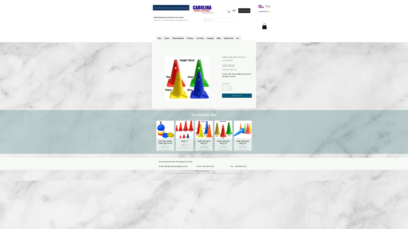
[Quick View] (165, 132)
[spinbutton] (227, 90)
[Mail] (234, 10)
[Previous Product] (153, 138)
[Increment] (230, 90)
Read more (226, 81)
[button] (229, 11)
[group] (204, 138)
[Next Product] (255, 138)
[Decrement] (223, 90)
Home (158, 48)
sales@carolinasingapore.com (176, 166)
